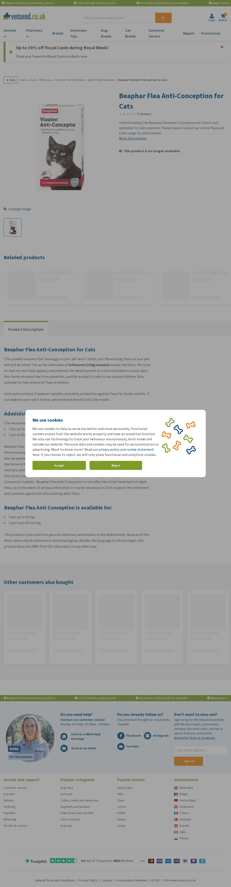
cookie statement (140, 449)
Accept (59, 465)
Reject (115, 465)
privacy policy (109, 449)
